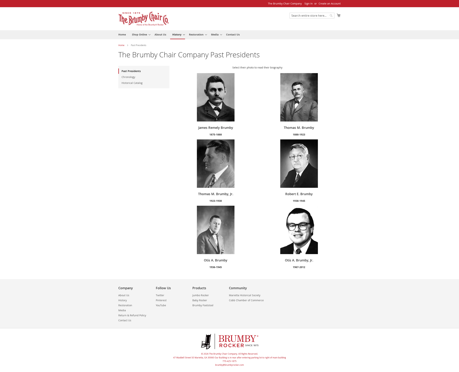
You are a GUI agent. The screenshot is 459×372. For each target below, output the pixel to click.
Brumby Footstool (202, 305)
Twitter (160, 295)
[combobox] (312, 15)
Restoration (125, 305)
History (122, 300)
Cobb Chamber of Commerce (246, 300)
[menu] (229, 34)
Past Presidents (131, 71)
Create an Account (330, 3)
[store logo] (143, 18)
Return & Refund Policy (132, 315)
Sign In (308, 3)
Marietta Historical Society (244, 295)
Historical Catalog (132, 83)
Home (121, 45)
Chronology (128, 77)
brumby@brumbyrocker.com (229, 364)
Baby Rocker (199, 300)
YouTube (161, 305)
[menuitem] (122, 34)
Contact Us (124, 320)
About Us (123, 295)
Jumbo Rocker (200, 295)
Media (122, 310)
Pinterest (161, 300)
